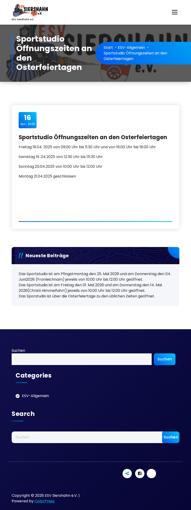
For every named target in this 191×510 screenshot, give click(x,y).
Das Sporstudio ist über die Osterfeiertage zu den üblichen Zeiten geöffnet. (87, 296)
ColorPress (44, 501)
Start (108, 47)
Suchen (18, 350)
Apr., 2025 (27, 120)
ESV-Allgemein (131, 47)
